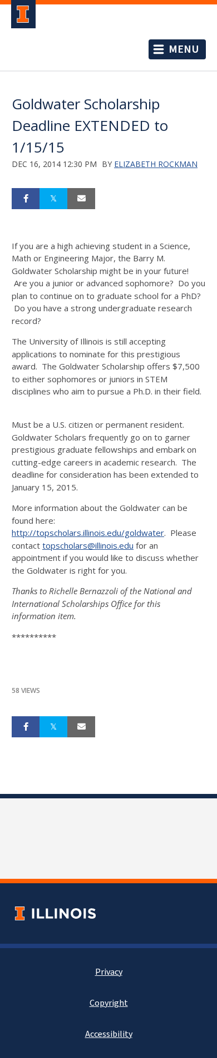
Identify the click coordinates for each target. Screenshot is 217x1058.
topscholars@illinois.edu (88, 545)
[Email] (81, 198)
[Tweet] (53, 198)
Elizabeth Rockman (156, 164)
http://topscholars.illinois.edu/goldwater (88, 532)
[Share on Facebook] (26, 198)
